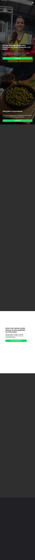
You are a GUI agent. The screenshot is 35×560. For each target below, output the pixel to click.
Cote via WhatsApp (16, 340)
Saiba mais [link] (17, 58)
